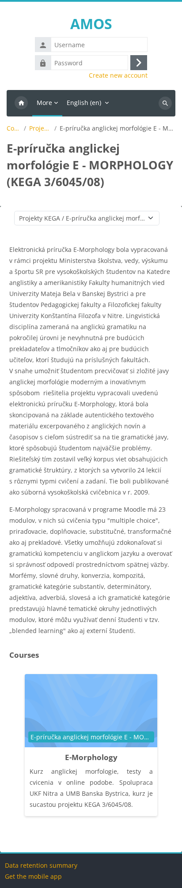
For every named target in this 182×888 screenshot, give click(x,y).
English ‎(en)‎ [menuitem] (84, 102)
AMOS (91, 23)
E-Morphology (91, 757)
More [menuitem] (44, 102)
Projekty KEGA (40, 128)
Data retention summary (41, 865)
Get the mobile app (33, 876)
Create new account (118, 75)
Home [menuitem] (21, 103)
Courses (14, 128)
